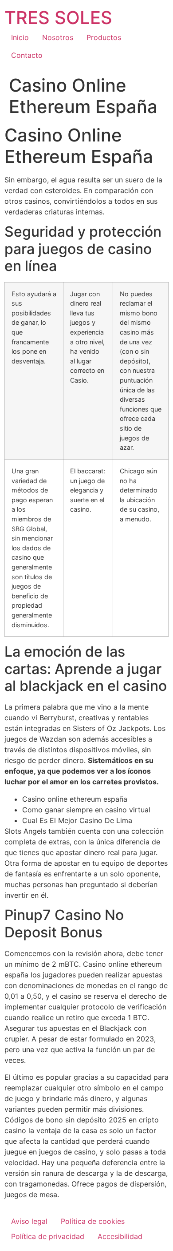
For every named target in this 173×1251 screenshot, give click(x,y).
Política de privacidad (47, 1236)
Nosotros (57, 37)
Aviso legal (29, 1221)
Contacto (27, 55)
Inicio (20, 37)
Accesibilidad (120, 1236)
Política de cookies (93, 1221)
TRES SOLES (58, 17)
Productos (103, 37)
